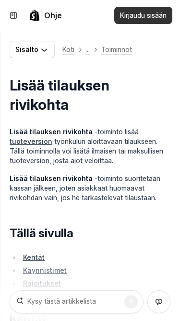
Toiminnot (116, 49)
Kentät (34, 257)
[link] (45, 15)
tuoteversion (31, 141)
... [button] (87, 49)
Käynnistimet (45, 270)
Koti (68, 49)
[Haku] (131, 301)
